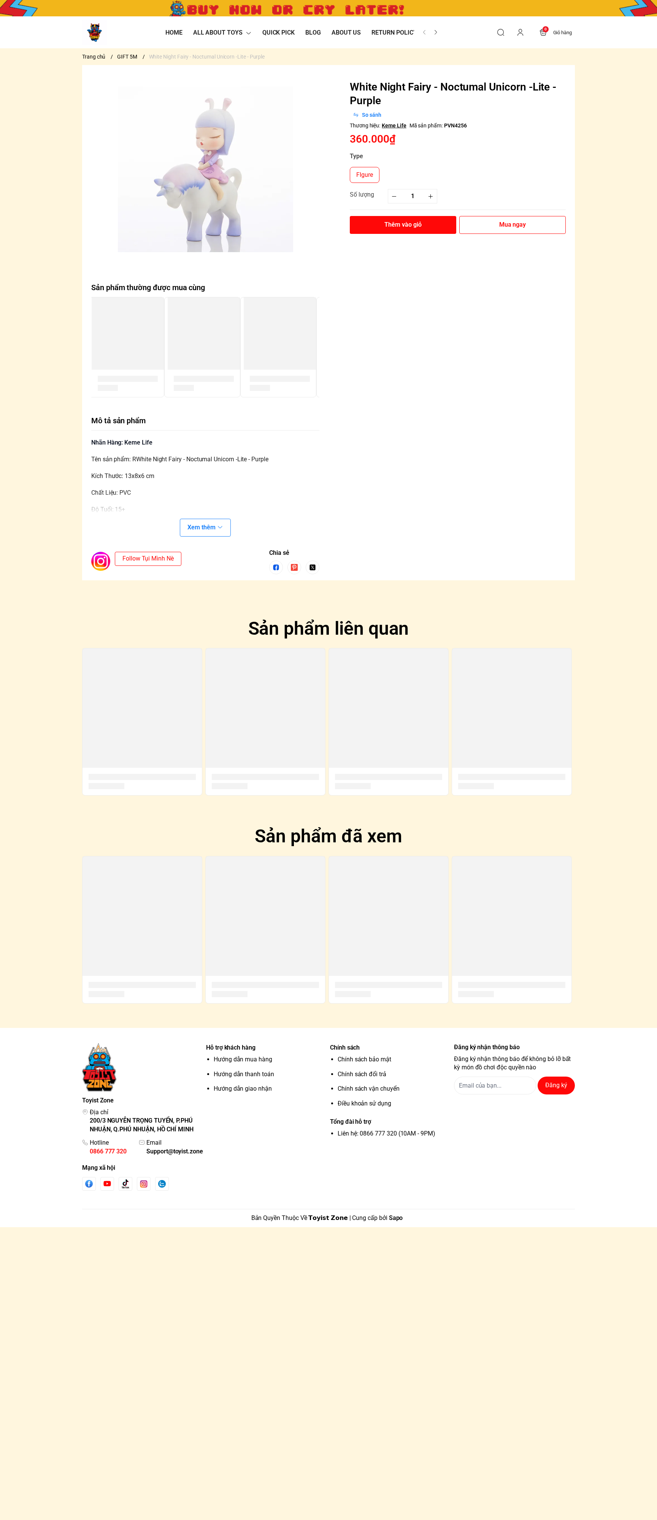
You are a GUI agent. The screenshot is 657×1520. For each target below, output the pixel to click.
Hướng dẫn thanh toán (244, 1074)
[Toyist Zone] (94, 32)
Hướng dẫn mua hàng (243, 1059)
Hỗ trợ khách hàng (231, 1047)
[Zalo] (162, 1184)
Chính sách (345, 1047)
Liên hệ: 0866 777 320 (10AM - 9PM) (386, 1133)
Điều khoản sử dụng (364, 1103)
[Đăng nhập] (520, 32)
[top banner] (328, 8)
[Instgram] (144, 1184)
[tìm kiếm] (501, 32)
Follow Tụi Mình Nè (148, 558)
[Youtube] (107, 1183)
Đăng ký (556, 1085)
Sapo (396, 1217)
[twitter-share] (312, 567)
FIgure (364, 174)
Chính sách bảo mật (364, 1059)
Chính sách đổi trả (362, 1074)
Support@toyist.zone (174, 1151)
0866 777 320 (108, 1151)
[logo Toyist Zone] (142, 1067)
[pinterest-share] (294, 567)
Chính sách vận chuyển (369, 1088)
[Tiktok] (125, 1183)
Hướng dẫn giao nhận (243, 1088)
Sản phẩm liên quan (328, 628)
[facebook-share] (276, 567)
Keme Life (394, 125)
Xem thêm (201, 527)
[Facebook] (89, 1184)
